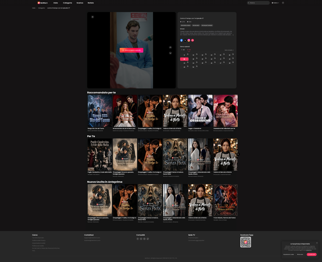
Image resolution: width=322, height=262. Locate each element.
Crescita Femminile (175, 130)
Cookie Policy (309, 250)
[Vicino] (317, 243)
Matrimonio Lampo (118, 130)
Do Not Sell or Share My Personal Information (46, 248)
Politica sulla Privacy (38, 240)
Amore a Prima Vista (203, 130)
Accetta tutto (311, 254)
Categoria (41, 8)
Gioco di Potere (223, 220)
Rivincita (115, 176)
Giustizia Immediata (128, 130)
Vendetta (90, 174)
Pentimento (121, 176)
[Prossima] (238, 154)
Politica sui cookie (38, 246)
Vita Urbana (96, 174)
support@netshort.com (92, 238)
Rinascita (200, 176)
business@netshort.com (92, 240)
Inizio (33, 8)
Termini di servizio (38, 238)
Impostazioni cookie (288, 254)
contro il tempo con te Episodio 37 (58, 8)
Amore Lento (196, 25)
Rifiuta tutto (300, 254)
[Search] (248, 3)
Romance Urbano (142, 130)
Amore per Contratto (207, 25)
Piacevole (100, 130)
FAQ (33, 251)
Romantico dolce (185, 25)
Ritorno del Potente (92, 130)
